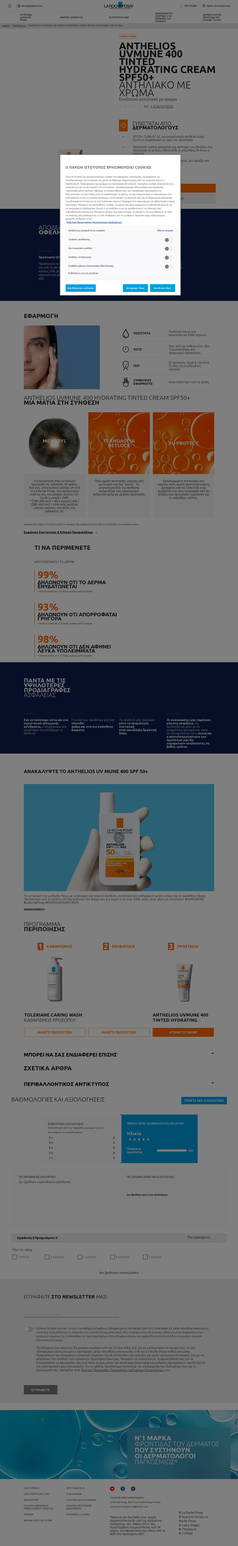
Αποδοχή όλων (162, 288)
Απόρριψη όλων (135, 288)
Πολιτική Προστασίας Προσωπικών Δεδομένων (94, 222)
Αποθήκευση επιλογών (80, 288)
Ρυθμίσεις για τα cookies (83, 273)
